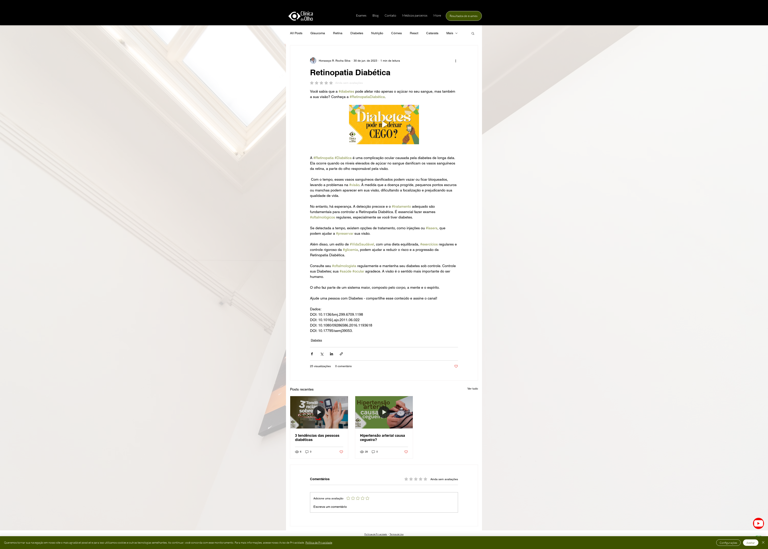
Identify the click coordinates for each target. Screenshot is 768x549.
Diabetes (356, 33)
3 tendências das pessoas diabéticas (317, 437)
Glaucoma (317, 33)
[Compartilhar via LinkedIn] (331, 354)
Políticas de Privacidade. (375, 534)
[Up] (758, 523)
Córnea (396, 33)
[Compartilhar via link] (341, 354)
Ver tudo (472, 388)
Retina (337, 33)
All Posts (296, 33)
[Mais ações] (455, 60)
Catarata (432, 33)
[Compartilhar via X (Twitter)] (322, 354)
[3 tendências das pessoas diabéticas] (319, 412)
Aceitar (750, 542)
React (414, 33)
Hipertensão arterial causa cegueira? (382, 437)
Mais (449, 33)
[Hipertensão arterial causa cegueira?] (384, 412)
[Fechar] (763, 542)
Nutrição (377, 33)
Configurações (728, 542)
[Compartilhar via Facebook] (312, 354)
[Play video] (384, 124)
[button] (473, 33)
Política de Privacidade (318, 542)
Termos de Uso (397, 534)
